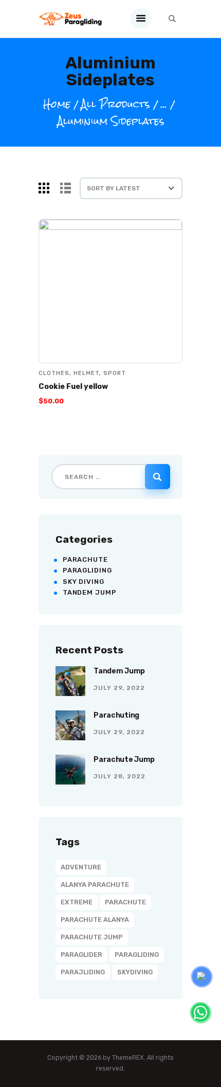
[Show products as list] (65, 188)
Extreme (77, 902)
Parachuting (116, 715)
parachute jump (92, 937)
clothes (54, 373)
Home (56, 104)
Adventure (81, 867)
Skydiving (135, 972)
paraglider (81, 954)
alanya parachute (95, 884)
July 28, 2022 (119, 776)
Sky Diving (83, 581)
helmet (86, 373)
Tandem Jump (90, 592)
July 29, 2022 (119, 687)
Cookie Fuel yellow (73, 386)
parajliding (83, 972)
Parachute (85, 559)
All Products (115, 104)
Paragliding (87, 570)
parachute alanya (95, 919)
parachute (125, 902)
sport (114, 373)
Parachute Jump (124, 759)
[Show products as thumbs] (44, 188)
